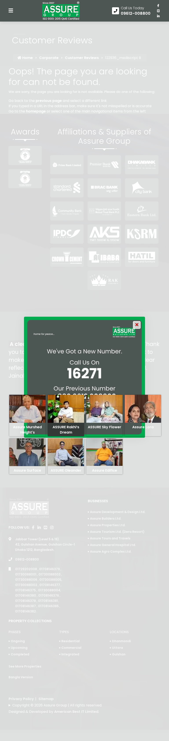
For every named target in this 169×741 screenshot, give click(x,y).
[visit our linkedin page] (158, 16)
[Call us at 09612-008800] (131, 11)
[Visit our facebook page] (158, 5)
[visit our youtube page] (158, 11)
